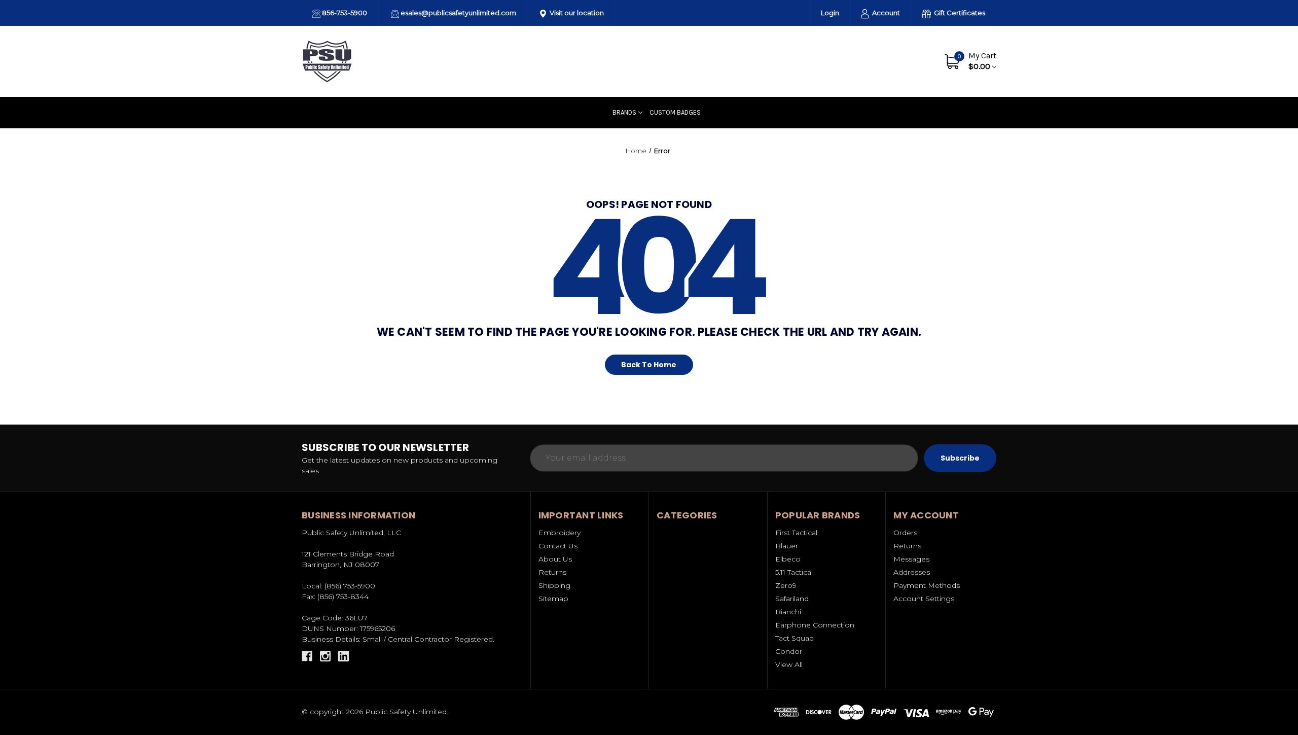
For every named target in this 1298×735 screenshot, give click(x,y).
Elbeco (788, 559)
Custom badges (675, 112)
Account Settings (923, 598)
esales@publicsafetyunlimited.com (457, 13)
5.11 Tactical (794, 572)
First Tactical (796, 532)
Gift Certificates (958, 13)
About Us (859, 60)
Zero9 (786, 585)
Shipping (554, 585)
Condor (788, 651)
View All (789, 664)
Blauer (786, 545)
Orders (905, 532)
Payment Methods (926, 585)
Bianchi (788, 611)
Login (830, 13)
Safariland (792, 598)
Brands (624, 112)
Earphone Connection (814, 624)
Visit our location (576, 13)
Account (885, 13)
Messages (911, 559)
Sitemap (553, 598)
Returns (552, 572)
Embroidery (559, 532)
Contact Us (906, 60)
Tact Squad (794, 638)
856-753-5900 (343, 13)
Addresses (911, 572)
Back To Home (648, 365)
